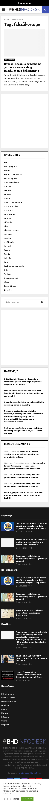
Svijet (6, 270)
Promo (7, 250)
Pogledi (7, 246)
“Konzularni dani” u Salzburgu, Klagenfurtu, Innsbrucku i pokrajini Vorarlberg (22, 454)
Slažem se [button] (27, 799)
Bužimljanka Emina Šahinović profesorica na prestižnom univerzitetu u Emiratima (24, 466)
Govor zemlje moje (13, 202)
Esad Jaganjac (11, 492)
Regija (7, 254)
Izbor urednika (11, 206)
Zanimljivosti (10, 286)
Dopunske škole (11, 182)
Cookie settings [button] (11, 799)
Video (6, 282)
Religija (7, 258)
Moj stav (8, 234)
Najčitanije (9, 242)
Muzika (7, 238)
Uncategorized (11, 278)
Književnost (9, 214)
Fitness (7, 194)
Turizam (8, 274)
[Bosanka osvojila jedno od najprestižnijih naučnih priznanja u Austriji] (7, 559)
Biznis (7, 170)
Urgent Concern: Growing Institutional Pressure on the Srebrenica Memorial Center (29, 674)
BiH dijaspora (9, 59)
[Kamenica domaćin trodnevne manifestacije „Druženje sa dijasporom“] (7, 613)
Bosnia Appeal (10, 178)
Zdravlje (8, 290)
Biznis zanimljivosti (13, 174)
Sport (6, 262)
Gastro (7, 198)
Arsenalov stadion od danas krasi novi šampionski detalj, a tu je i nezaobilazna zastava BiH (23, 393)
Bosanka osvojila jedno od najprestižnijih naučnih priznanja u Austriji (31, 558)
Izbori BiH (8, 210)
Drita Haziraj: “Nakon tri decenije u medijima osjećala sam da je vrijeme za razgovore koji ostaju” (23, 381)
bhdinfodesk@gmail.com (30, 773)
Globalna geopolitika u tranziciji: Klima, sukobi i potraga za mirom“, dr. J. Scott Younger (23, 430)
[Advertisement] (24, 121)
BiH (5, 162)
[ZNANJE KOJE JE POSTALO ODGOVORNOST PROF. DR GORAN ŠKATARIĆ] (7, 659)
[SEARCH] (42, 302)
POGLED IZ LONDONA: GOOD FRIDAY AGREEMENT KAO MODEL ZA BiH (23, 495)
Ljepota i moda (11, 230)
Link (6, 226)
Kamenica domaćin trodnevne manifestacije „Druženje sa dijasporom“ (29, 613)
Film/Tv (7, 190)
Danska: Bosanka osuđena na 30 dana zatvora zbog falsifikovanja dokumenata (22, 67)
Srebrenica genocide (14, 266)
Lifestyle (8, 222)
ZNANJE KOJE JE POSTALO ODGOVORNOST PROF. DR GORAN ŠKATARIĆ (31, 658)
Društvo (7, 186)
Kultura (7, 218)
